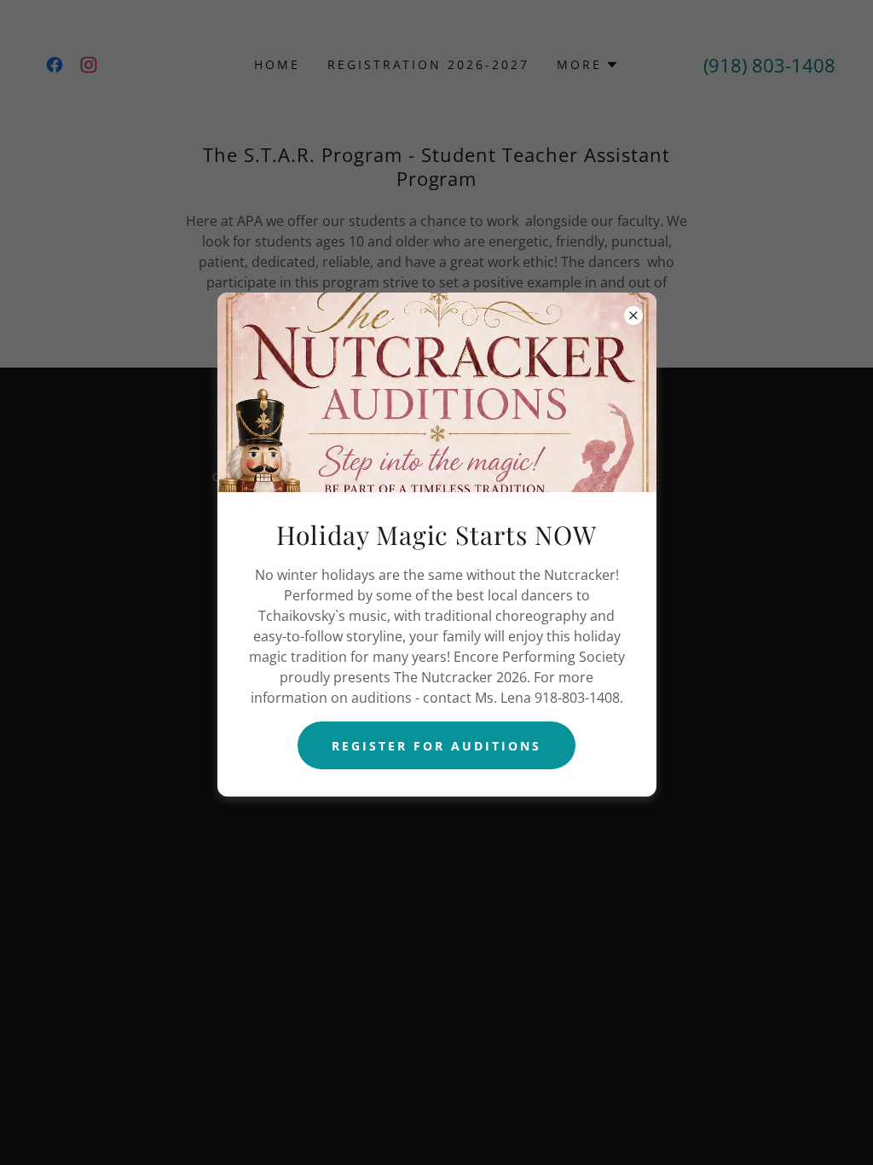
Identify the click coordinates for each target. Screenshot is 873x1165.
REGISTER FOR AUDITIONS (436, 746)
